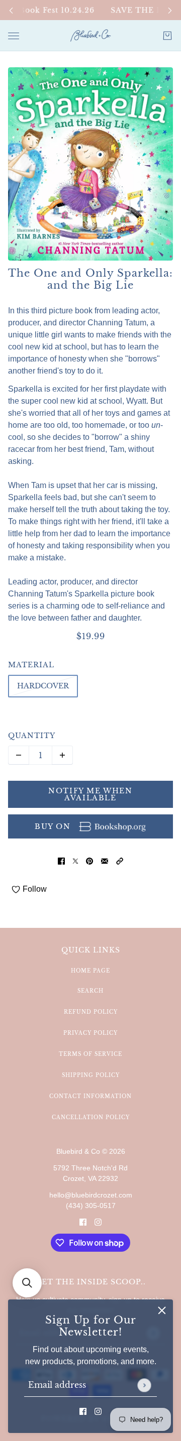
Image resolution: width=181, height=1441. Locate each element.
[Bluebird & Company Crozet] (90, 35)
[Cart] (167, 35)
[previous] (11, 10)
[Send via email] (104, 861)
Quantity (31, 735)
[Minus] (18, 755)
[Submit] (144, 1385)
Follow (35, 889)
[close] (162, 1310)
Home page (90, 971)
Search (90, 991)
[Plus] (62, 755)
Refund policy (91, 1012)
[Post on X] (75, 861)
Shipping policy (91, 1075)
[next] (170, 10)
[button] (119, 861)
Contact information (90, 1096)
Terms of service (90, 1054)
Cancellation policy (91, 1117)
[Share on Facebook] (61, 861)
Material (31, 664)
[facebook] (82, 1411)
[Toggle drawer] (13, 36)
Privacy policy (90, 1033)
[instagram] (98, 1411)
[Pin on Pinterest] (89, 861)
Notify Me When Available (90, 794)
